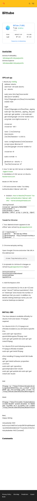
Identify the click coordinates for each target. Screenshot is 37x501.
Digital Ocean (8, 172)
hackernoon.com (8, 177)
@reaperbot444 (26, 227)
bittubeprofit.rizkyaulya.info (13, 58)
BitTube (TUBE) (19, 25)
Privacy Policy (6, 494)
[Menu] (29, 3)
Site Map (16, 494)
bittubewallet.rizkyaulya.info (13, 63)
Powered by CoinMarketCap (18, 41)
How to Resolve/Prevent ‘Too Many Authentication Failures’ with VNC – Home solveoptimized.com (20, 198)
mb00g (14, 82)
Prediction (24, 494)
